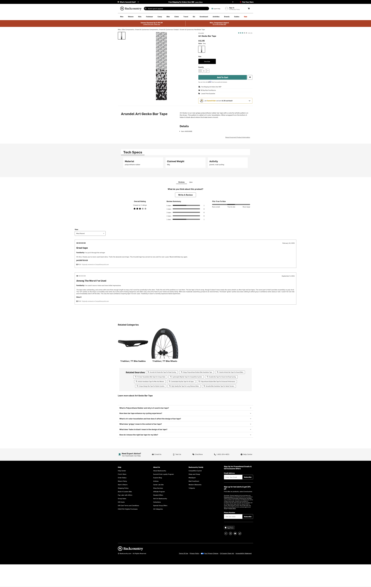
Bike (119, 29)
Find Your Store (248, 2)
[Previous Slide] (138, 2)
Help (119, 467)
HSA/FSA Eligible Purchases (128, 509)
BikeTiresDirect (194, 481)
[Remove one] (199, 71)
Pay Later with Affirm (125, 495)
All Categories (158, 509)
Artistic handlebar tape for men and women (151, 381)
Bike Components (128, 29)
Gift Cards (121, 502)
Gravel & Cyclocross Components (146, 29)
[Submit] (145, 8)
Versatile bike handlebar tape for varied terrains (220, 386)
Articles (156, 481)
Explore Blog (157, 478)
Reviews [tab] (181, 182)
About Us (156, 467)
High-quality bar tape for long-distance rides (185, 386)
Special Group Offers (160, 505)
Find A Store (122, 474)
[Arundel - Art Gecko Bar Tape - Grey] (121, 35)
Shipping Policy (123, 488)
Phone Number (229, 512)
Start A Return (123, 484)
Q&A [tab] (191, 182)
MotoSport (192, 478)
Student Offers (158, 495)
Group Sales (122, 498)
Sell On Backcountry (160, 498)
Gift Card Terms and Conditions (128, 505)
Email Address (229, 473)
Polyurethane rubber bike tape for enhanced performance (218, 381)
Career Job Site (158, 484)
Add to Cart (222, 77)
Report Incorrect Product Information (237, 137)
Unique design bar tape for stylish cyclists (151, 386)
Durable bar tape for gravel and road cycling (222, 377)
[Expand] (249, 101)
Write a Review (185, 194)
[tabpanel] (185, 163)
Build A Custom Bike (125, 491)
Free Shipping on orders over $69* (211, 87)
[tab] (133, 152)
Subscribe (247, 477)
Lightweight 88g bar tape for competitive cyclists (187, 377)
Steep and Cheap (194, 474)
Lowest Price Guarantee (208, 93)
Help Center (122, 471)
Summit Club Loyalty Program (163, 474)
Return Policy (122, 481)
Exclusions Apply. (228, 497)
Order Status (122, 478)
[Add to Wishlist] (250, 77)
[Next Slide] (232, 2)
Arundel (201, 33)
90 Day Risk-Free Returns (208, 90)
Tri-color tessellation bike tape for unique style (151, 377)
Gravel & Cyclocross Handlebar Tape (192, 29)
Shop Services (158, 488)
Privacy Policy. (232, 508)
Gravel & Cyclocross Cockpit (169, 29)
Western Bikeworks (195, 484)
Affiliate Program (159, 491)
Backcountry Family (196, 467)
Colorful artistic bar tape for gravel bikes (231, 372)
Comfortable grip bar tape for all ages (182, 381)
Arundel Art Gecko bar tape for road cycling (163, 372)
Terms (225, 508)
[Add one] (207, 71)
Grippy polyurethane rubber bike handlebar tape (197, 372)
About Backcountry (159, 471)
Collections (157, 502)
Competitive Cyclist (195, 471)
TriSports (192, 488)
